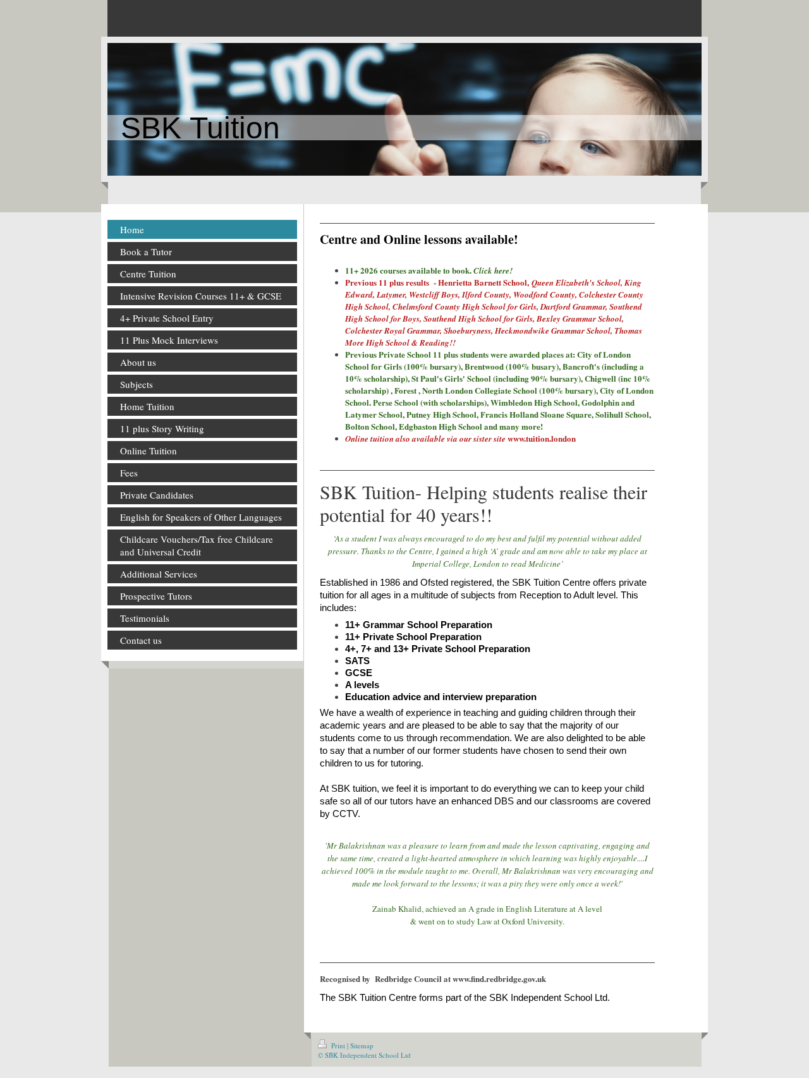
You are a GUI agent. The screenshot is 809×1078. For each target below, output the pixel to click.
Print (338, 1045)
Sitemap (362, 1045)
